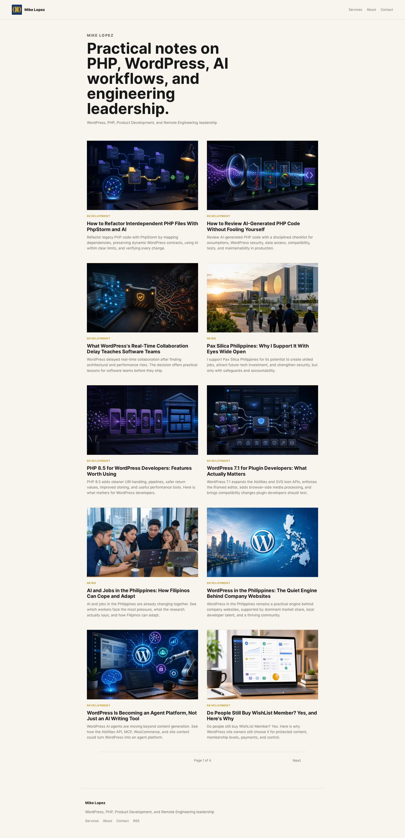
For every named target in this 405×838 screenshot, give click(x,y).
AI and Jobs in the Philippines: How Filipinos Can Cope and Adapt (138, 593)
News (211, 338)
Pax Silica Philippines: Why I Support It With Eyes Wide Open (258, 349)
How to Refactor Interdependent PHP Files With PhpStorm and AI (142, 226)
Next (297, 760)
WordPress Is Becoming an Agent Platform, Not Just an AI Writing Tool (142, 716)
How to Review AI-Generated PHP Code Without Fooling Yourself (253, 226)
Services (355, 10)
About (371, 10)
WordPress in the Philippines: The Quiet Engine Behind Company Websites (262, 593)
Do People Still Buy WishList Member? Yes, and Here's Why (262, 716)
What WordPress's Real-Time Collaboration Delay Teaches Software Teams (137, 349)
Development (98, 216)
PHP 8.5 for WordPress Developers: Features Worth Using (139, 471)
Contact (387, 10)
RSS (136, 821)
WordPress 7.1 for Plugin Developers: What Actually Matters (257, 471)
